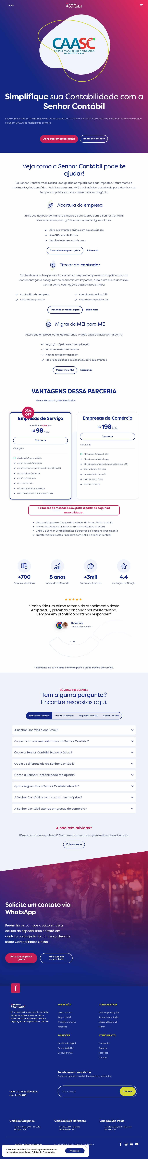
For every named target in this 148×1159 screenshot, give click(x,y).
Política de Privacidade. (43, 1152)
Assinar (128, 1091)
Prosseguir (75, 1151)
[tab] (39, 715)
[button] (10, 615)
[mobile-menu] (140, 5)
